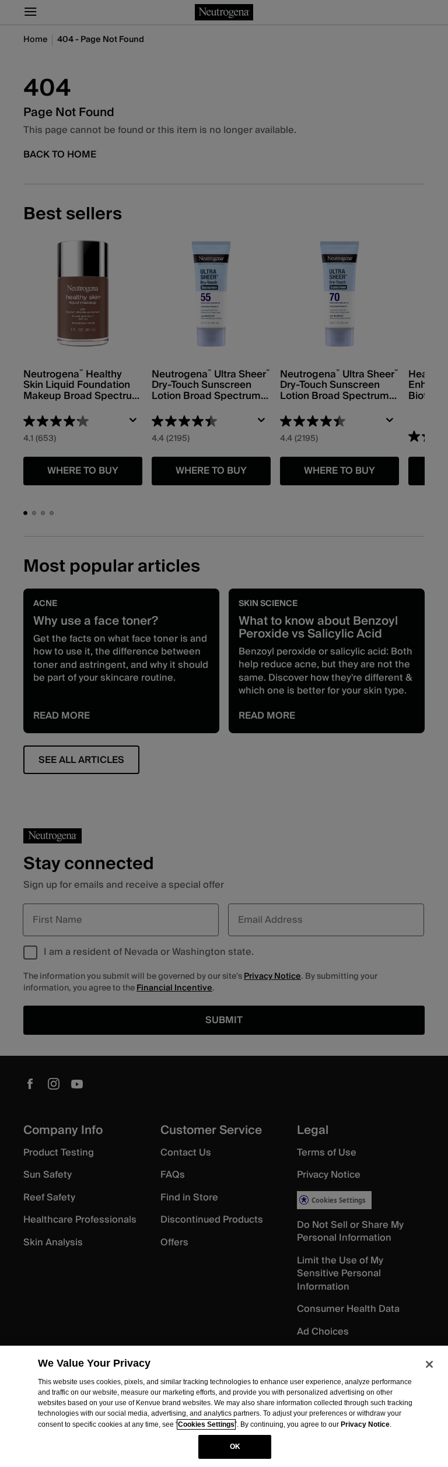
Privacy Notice (365, 1424)
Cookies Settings (206, 1424)
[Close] (429, 1364)
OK (235, 1447)
